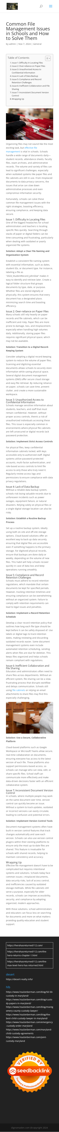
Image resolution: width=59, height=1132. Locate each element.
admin (12, 43)
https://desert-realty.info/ (19, 979)
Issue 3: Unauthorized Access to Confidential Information (26, 71)
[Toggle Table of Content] (46, 58)
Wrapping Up (18, 99)
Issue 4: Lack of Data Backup (25, 76)
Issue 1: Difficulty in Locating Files (27, 62)
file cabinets (18, 690)
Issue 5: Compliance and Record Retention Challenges (26, 81)
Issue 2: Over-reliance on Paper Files (28, 66)
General (37, 43)
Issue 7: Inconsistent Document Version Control (30, 94)
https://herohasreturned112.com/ (25, 945)
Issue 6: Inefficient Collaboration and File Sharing (31, 87)
